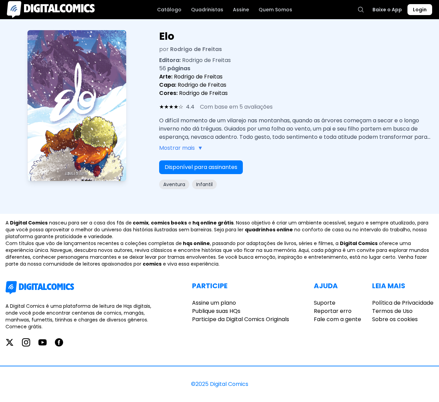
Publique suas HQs (216, 311)
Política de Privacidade (403, 303)
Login (420, 9)
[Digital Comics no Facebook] (59, 342)
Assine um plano (214, 303)
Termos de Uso (392, 311)
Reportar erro (333, 311)
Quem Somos (275, 9)
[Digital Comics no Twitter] (9, 342)
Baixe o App (387, 9)
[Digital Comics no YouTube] (42, 342)
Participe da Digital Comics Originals (240, 319)
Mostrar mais (181, 148)
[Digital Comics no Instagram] (26, 342)
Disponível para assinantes (201, 167)
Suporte (324, 303)
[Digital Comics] (51, 10)
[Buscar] (361, 9)
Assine (241, 9)
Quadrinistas (207, 9)
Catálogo (169, 9)
